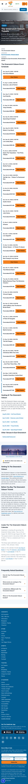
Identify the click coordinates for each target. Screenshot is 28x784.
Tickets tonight (5, 688)
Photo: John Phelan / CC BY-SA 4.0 (20, 43)
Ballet (2, 667)
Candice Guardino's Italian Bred (12, 375)
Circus (3, 635)
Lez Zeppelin (7, 235)
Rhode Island (9, 20)
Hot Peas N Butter (8, 73)
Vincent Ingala (7, 294)
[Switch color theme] (6, 3)
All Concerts (4, 614)
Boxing (3, 655)
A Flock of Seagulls (9, 318)
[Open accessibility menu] (3, 781)
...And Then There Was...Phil (11, 364)
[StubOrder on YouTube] (15, 737)
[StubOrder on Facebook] (2, 737)
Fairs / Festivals (5, 638)
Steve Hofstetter (8, 386)
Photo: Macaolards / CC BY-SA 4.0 (14, 456)
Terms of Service (6, 716)
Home (3, 682)
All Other (3, 631)
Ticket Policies (5, 701)
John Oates (6, 213)
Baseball (3, 650)
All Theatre (4, 665)
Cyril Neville (7, 96)
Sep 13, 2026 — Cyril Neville (10, 422)
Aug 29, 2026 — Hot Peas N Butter (12, 414)
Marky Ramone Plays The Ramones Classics (13, 282)
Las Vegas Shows (6, 642)
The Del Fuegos (7, 341)
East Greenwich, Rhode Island (10, 54)
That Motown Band (8, 269)
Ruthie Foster (7, 166)
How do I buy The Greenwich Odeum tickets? (13, 576)
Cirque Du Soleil (5, 674)
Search (23, 9)
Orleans (5, 224)
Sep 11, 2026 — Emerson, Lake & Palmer (13, 418)
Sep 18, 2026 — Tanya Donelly (11, 426)
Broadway (4, 669)
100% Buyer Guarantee (9, 778)
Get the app (4, 708)
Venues (3, 20)
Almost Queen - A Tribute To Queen (14, 247)
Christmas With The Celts (11, 352)
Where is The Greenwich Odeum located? (12, 597)
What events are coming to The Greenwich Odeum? (12, 583)
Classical (3, 625)
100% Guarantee (6, 699)
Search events (5, 684)
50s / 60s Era (5, 616)
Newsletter (4, 710)
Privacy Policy (5, 714)
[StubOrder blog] (2, 741)
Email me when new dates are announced (12, 461)
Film (2, 640)
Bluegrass (4, 621)
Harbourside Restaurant (9, 437)
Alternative (4, 618)
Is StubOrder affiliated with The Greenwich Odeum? (12, 590)
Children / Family (6, 623)
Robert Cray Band (8, 130)
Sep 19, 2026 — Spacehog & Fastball (12, 429)
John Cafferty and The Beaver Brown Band (12, 306)
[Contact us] (2, 3)
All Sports (4, 648)
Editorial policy (5, 695)
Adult (2, 633)
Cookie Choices (5, 718)
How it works (5, 691)
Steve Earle (6, 190)
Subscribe (14, 762)
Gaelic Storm (7, 201)
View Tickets (14, 77)
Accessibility (4, 703)
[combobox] (14, 9)
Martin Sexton (7, 330)
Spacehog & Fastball (9, 119)
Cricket (3, 657)
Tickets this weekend (7, 686)
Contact (3, 697)
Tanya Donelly (7, 107)
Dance (3, 676)
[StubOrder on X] (7, 737)
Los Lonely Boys (8, 141)
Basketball (4, 652)
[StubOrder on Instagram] (11, 737)
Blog (2, 712)
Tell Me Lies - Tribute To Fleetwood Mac (13, 178)
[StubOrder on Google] (19, 737)
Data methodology (6, 693)
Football (3, 659)
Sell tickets (4, 706)
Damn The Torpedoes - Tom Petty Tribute (13, 153)
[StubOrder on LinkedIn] (23, 737)
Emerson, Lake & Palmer (10, 85)
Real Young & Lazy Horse (10, 258)
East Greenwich (18, 20)
